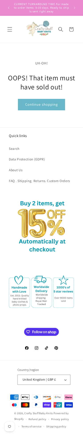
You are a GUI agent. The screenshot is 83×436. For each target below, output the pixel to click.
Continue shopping (41, 104)
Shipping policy (56, 426)
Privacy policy (60, 419)
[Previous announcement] (9, 8)
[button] (9, 29)
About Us (15, 170)
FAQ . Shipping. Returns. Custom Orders (39, 181)
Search (14, 148)
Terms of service (31, 426)
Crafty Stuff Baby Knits (38, 413)
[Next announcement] (74, 8)
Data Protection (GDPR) (27, 159)
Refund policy (37, 419)
